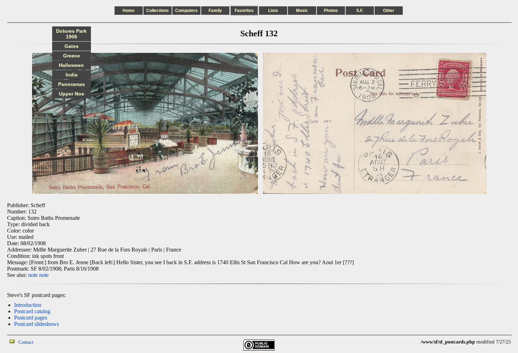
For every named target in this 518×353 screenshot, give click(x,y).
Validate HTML (49, 342)
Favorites (244, 10)
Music (302, 10)
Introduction (27, 305)
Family (215, 10)
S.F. (359, 10)
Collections (157, 10)
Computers (186, 10)
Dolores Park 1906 (71, 33)
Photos (331, 10)
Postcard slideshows (36, 324)
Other (388, 10)
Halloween (71, 65)
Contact (25, 342)
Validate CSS (408, 342)
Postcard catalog (32, 311)
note (33, 275)
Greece (71, 55)
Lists (273, 10)
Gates (71, 46)
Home (129, 10)
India (72, 75)
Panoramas (71, 84)
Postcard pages (30, 318)
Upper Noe (71, 94)
